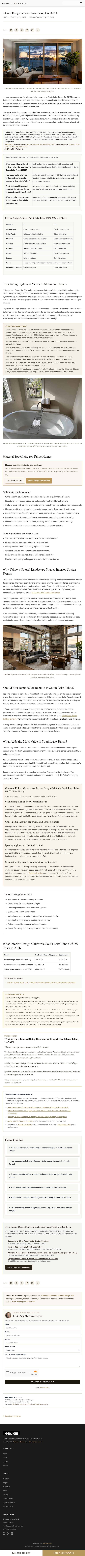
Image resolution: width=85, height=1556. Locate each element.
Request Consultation (42, 1382)
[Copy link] (38, 30)
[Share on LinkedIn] (27, 30)
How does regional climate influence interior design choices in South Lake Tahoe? (39, 1162)
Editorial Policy (8, 1498)
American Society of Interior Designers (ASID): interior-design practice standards (38, 1107)
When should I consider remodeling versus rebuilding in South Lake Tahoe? (41, 1197)
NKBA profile (9, 149)
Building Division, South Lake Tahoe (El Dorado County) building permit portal (37, 1117)
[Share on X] (22, 30)
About (5, 1458)
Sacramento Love (62, 144)
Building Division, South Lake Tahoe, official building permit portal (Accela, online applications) (41, 982)
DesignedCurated (15, 3)
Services (6, 1461)
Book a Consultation (64, 1553)
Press (5, 1491)
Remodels (6, 1486)
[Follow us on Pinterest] (8, 1534)
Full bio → (19, 149)
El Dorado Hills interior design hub (46, 592)
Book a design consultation (23, 1302)
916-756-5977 (44, 1387)
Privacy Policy (8, 1506)
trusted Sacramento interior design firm (57, 1296)
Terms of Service (9, 1502)
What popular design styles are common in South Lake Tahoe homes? (39, 1187)
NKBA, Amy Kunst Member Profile (20, 1121)
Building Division (36, 873)
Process (5, 1465)
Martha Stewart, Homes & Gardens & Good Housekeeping (30, 1404)
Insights (5, 1483)
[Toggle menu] (81, 3)
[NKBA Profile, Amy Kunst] (42, 1433)
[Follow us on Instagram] (4, 1534)
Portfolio (6, 1479)
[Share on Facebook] (16, 30)
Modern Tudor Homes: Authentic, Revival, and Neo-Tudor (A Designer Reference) (42, 1253)
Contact (5, 1495)
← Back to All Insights (12, 1416)
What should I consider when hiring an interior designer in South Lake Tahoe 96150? (40, 1149)
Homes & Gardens (20, 144)
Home (5, 1454)
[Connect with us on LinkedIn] (12, 1534)
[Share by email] (32, 30)
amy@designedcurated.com (13, 1526)
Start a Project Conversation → (18, 1267)
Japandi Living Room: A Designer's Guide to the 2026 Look (33, 1259)
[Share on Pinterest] (11, 30)
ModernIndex (47, 1543)
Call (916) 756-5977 (15, 481)
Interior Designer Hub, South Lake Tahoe (25, 1247)
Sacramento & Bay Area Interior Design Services (28, 1241)
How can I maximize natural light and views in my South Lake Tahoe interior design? (40, 1209)
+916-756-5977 (8, 1522)
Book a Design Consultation (39, 480)
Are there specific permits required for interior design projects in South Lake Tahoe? (40, 1175)
